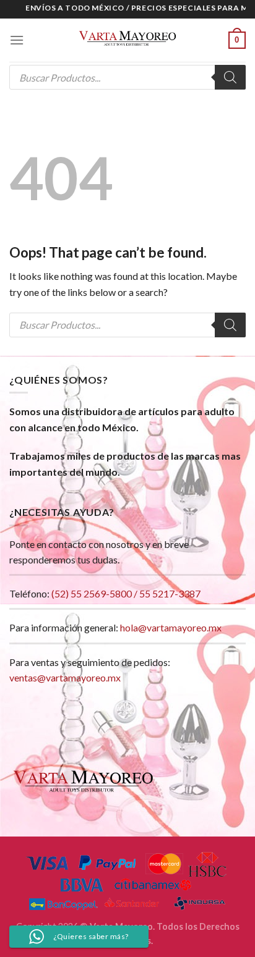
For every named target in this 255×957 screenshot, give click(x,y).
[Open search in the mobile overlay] (127, 77)
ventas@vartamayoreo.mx (65, 677)
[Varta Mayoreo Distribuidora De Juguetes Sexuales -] (127, 40)
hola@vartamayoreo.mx (171, 627)
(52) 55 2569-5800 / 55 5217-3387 (126, 593)
